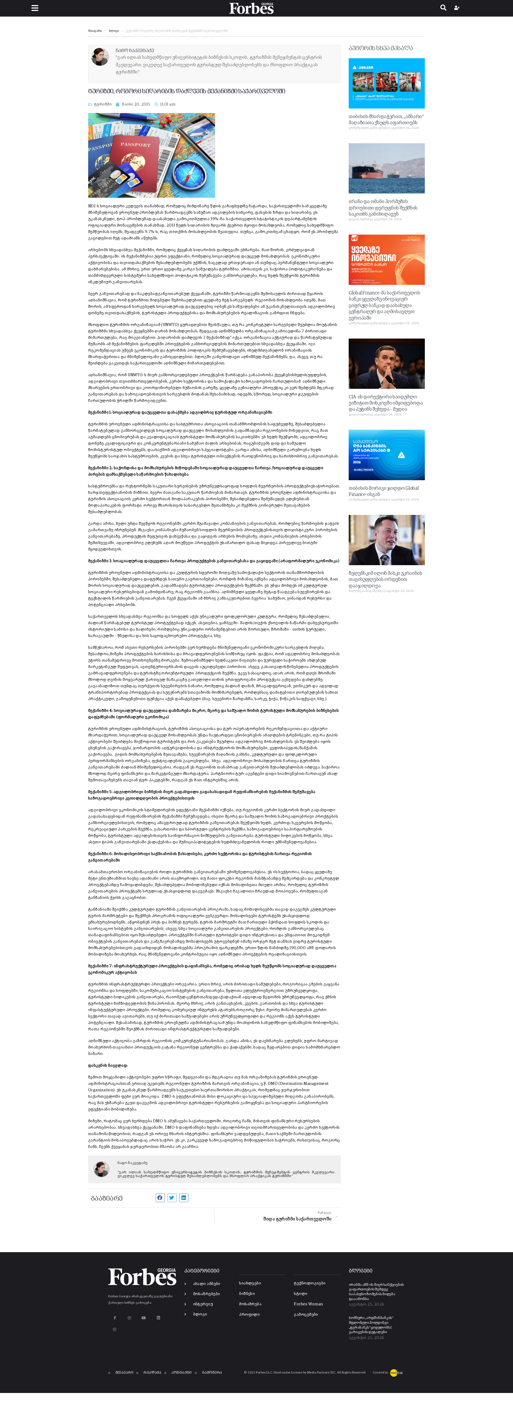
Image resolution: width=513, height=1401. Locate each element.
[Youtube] (144, 1318)
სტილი (300, 1294)
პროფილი (249, 1315)
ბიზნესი (247, 1294)
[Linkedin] (158, 1318)
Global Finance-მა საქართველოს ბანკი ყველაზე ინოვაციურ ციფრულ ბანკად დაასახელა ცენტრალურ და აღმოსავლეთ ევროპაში (384, 306)
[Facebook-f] (115, 1318)
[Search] (443, 8)
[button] (35, 8)
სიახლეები (250, 1283)
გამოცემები (306, 1315)
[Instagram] (129, 1318)
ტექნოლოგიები (309, 1283)
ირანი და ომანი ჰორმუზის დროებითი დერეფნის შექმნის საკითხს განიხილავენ (383, 208)
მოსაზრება (250, 1304)
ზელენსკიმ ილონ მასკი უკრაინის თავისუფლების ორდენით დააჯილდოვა (385, 579)
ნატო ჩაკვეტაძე (132, 1163)
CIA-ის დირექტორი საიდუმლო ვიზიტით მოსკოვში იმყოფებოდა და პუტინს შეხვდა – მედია (386, 403)
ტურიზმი (103, 104)
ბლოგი (114, 31)
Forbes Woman (308, 1304)
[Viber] (115, 1330)
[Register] (457, 8)
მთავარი (95, 31)
